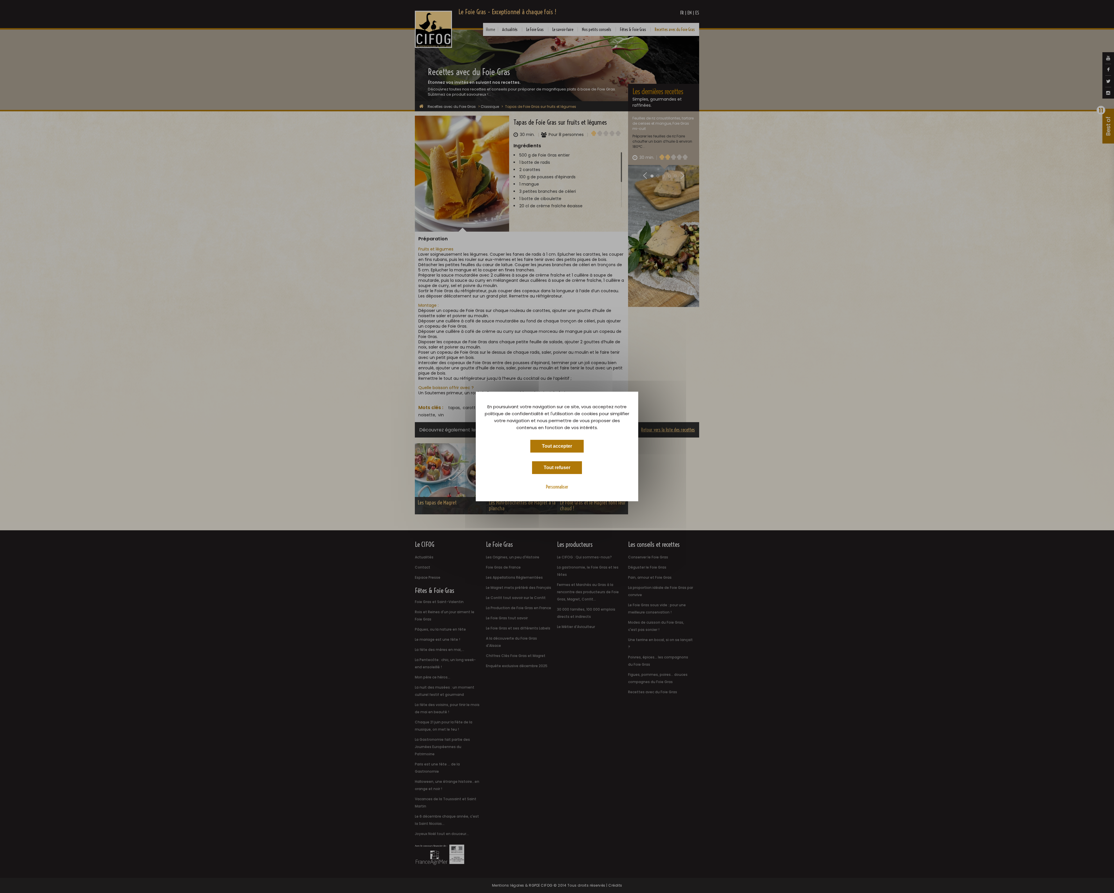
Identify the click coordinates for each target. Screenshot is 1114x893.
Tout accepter (557, 446)
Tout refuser (557, 467)
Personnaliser (557, 487)
